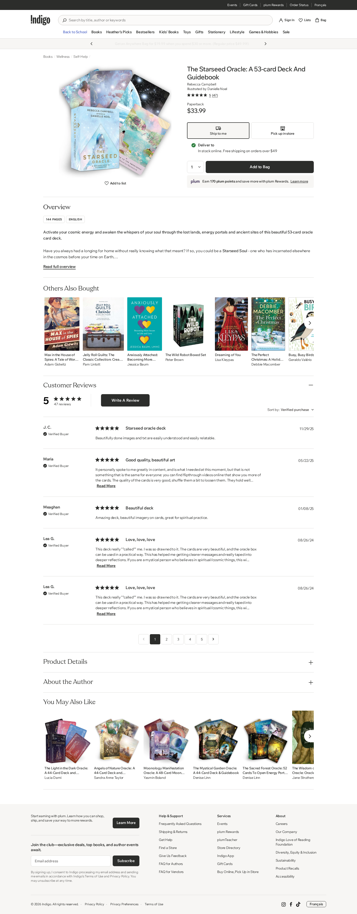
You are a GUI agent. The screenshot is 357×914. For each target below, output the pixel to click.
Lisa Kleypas (224, 360)
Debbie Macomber (265, 364)
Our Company (286, 832)
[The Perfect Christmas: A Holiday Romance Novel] (268, 324)
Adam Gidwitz (55, 364)
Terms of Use (154, 904)
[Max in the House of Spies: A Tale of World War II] (61, 324)
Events (232, 5)
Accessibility (285, 876)
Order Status (299, 5)
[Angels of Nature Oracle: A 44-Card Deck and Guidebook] (117, 737)
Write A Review (125, 400)
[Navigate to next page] (213, 639)
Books (48, 56)
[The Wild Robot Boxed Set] (188, 324)
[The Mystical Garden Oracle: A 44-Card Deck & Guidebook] (216, 737)
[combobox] (169, 20)
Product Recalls (287, 868)
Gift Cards (250, 5)
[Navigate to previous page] (143, 639)
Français (320, 5)
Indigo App (225, 856)
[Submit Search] (64, 20)
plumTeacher (227, 840)
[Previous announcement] (91, 43)
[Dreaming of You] (231, 324)
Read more (106, 485)
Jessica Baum (138, 364)
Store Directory (228, 848)
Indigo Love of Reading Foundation (293, 842)
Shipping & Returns (173, 832)
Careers (282, 824)
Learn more (299, 181)
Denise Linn (202, 778)
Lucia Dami (52, 778)
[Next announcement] (265, 43)
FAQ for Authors (171, 864)
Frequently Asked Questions (180, 824)
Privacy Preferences (124, 904)
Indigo (46, 904)
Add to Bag (260, 166)
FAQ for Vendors (171, 872)
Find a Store (168, 848)
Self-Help (80, 56)
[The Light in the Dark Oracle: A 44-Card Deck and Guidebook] (67, 737)
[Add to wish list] (74, 345)
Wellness (63, 56)
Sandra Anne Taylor (108, 778)
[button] (75, 34)
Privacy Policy (94, 904)
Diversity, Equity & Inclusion (296, 852)
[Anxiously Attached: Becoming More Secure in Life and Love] (144, 324)
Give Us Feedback (173, 856)
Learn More (126, 822)
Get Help (165, 840)
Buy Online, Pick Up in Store (237, 872)
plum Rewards (274, 5)
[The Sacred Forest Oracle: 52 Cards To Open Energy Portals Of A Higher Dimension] (266, 737)
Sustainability (286, 860)
